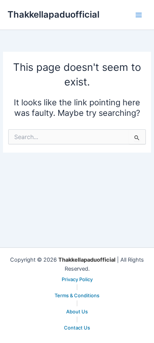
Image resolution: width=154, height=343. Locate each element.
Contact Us (77, 328)
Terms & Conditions (77, 295)
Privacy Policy (77, 279)
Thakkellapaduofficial (53, 14)
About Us (77, 312)
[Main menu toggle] (139, 15)
